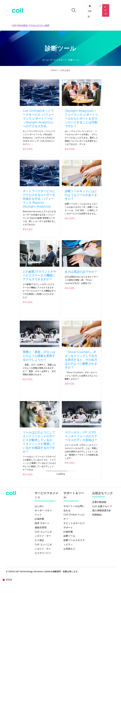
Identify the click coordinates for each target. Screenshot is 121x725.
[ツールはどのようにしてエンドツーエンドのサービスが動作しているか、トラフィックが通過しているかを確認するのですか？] (39, 414)
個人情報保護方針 (101, 510)
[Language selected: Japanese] (94, 6)
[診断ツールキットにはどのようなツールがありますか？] (81, 173)
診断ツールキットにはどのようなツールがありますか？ (81, 195)
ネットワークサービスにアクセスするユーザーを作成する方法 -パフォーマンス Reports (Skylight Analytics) (39, 198)
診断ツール (69, 536)
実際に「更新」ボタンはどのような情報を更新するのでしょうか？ (39, 355)
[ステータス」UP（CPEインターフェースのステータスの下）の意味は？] (81, 414)
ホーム (45, 60)
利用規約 (97, 514)
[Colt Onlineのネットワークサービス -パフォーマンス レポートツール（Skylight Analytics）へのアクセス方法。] (39, 92)
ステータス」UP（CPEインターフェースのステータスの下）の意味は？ (81, 436)
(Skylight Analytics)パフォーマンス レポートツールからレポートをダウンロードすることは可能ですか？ (81, 118)
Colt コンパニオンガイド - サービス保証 (43, 536)
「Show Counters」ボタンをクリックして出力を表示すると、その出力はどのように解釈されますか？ (81, 359)
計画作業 (39, 518)
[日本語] (94, 6)
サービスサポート (58, 60)
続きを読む (28, 149)
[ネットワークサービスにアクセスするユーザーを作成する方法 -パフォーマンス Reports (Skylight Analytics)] (39, 173)
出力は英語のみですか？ (81, 271)
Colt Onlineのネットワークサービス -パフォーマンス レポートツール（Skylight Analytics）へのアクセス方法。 (39, 118)
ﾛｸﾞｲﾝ (105, 10)
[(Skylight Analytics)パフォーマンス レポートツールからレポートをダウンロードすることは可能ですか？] (81, 92)
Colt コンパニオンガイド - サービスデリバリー (43, 548)
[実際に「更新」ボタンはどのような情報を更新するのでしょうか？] (39, 333)
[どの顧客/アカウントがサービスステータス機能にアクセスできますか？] (39, 253)
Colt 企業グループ (102, 506)
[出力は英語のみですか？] (81, 253)
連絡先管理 (40, 527)
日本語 (9, 579)
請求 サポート (42, 523)
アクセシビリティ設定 (39, 25)
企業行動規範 (99, 502)
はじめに (39, 506)
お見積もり (69, 548)
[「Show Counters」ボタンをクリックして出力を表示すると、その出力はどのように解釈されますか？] (81, 333)
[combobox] (7, 580)
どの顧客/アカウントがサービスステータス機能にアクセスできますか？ (39, 275)
